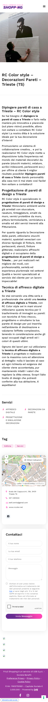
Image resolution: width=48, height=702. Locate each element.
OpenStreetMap (29, 483)
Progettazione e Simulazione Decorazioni (14, 420)
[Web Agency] (36, 689)
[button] (44, 6)
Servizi (20, 446)
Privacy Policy (33, 678)
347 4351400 (14, 498)
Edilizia (7, 446)
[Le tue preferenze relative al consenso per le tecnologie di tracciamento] (43, 697)
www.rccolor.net (16, 507)
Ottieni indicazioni (34, 460)
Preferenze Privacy (15, 678)
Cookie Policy (24, 681)
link (10, 591)
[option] (24, 37)
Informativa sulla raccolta (9, 700)
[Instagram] (27, 695)
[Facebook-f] (20, 695)
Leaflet (19, 483)
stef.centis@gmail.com (18, 503)
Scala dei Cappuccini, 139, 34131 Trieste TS (22, 493)
